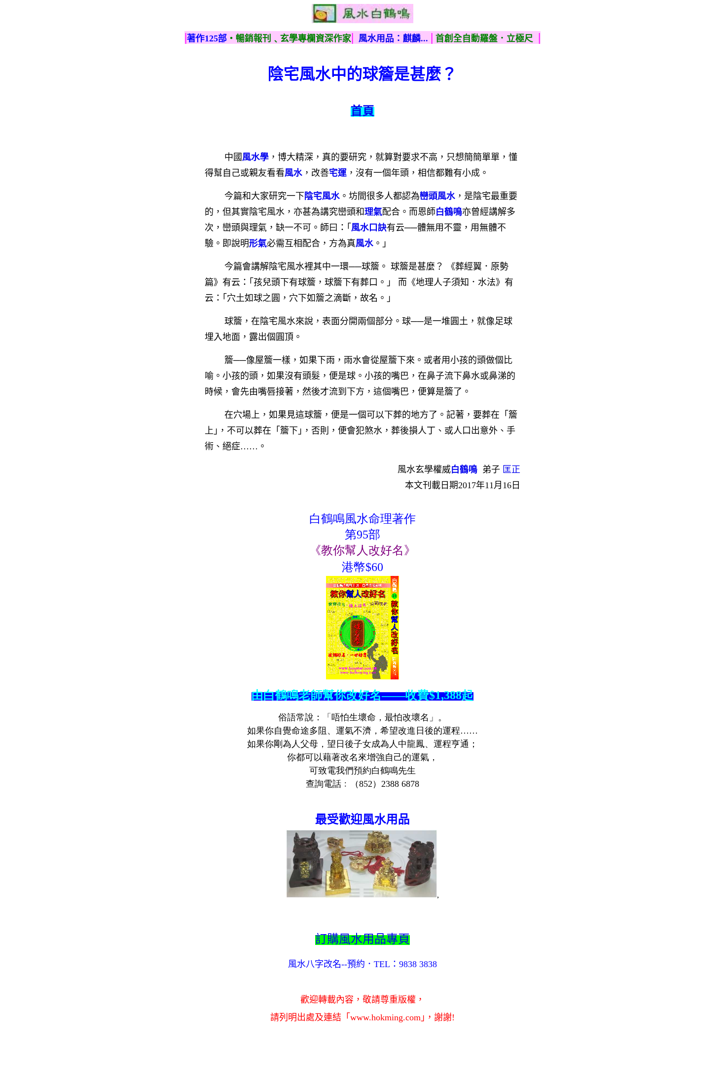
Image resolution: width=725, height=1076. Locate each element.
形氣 (258, 243)
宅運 (338, 173)
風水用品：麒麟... (393, 38)
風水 (293, 173)
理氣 (373, 212)
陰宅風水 (322, 196)
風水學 (255, 157)
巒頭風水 (437, 196)
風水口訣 (369, 228)
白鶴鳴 (448, 212)
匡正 (511, 469)
